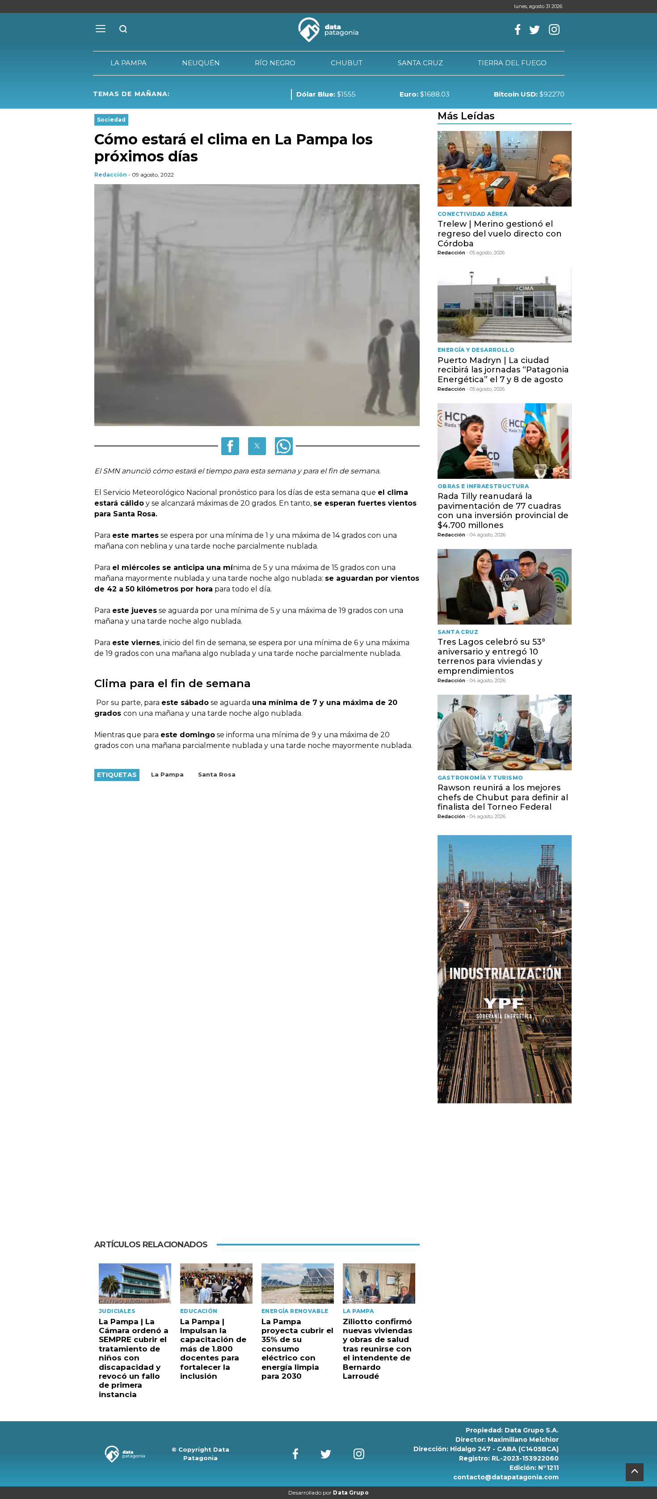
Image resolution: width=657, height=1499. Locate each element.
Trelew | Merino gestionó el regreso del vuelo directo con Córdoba (500, 233)
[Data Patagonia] (328, 29)
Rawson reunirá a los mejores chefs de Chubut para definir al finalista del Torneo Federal (503, 797)
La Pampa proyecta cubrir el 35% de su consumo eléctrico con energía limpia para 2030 (297, 1349)
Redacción (110, 174)
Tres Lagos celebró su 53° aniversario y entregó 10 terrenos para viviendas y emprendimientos (491, 656)
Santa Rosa (217, 774)
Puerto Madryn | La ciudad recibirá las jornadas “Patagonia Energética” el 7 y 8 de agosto (503, 369)
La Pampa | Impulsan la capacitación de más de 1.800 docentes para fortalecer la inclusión (213, 1349)
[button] (230, 446)
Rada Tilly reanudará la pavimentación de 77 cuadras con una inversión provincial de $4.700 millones (503, 510)
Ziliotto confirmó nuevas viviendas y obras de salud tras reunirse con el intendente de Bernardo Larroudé (378, 1349)
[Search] (123, 30)
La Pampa (167, 774)
